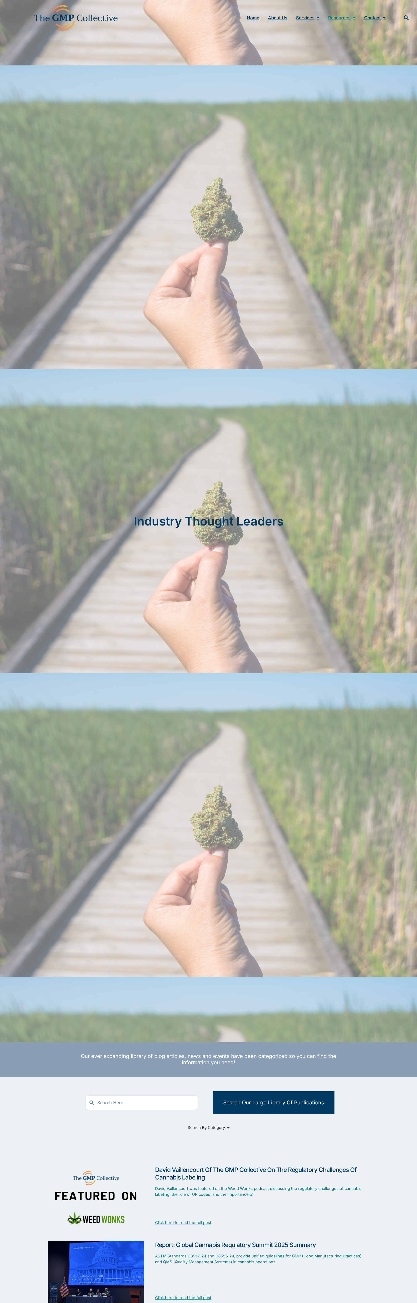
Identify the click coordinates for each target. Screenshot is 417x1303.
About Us (277, 17)
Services (305, 17)
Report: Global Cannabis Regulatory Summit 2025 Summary (235, 1245)
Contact (372, 17)
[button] (406, 17)
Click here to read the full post (183, 1222)
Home (253, 17)
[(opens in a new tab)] (96, 1200)
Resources (339, 17)
